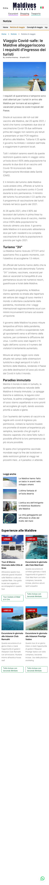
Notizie (14, 34)
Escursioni (13, 13)
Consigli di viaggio (35, 27)
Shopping (24, 13)
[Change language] (42, 7)
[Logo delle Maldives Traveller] (24, 6)
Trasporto (36, 13)
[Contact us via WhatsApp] (42, 878)
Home (5, 27)
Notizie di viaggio (17, 27)
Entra (5, 8)
